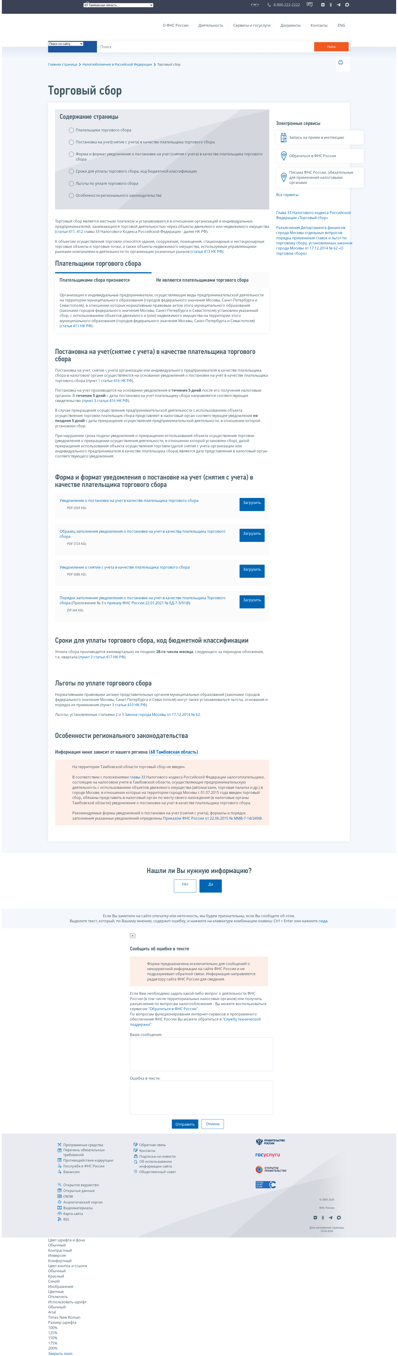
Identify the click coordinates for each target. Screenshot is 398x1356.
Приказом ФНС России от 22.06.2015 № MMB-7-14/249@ (212, 818)
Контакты (319, 25)
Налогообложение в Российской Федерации (117, 64)
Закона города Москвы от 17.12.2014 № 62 (162, 714)
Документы (291, 25)
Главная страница (62, 64)
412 (80, 231)
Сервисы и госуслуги (251, 25)
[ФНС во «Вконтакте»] (322, 4)
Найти (331, 47)
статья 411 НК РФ (76, 325)
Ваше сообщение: (146, 1034)
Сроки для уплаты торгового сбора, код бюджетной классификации (136, 171)
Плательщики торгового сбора (103, 130)
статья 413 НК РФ (207, 251)
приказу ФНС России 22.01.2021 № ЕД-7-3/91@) (148, 602)
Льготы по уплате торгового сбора (107, 183)
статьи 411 (65, 231)
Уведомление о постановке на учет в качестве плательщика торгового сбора (129, 500)
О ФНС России (175, 25)
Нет (185, 884)
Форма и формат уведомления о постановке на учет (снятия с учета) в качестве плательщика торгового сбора (169, 156)
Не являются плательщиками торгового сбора (202, 280)
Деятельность (211, 25)
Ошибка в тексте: (145, 1078)
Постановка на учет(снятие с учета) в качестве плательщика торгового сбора (145, 142)
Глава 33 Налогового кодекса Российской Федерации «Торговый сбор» (313, 215)
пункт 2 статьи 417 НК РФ (102, 656)
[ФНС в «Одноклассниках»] (330, 4)
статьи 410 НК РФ (130, 704)
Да (210, 884)
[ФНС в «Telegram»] (338, 4)
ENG (341, 25)
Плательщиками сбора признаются (95, 280)
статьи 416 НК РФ (116, 380)
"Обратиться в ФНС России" (173, 1008)
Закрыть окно (60, 1353)
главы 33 (137, 777)
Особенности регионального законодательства (118, 195)
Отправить (185, 1124)
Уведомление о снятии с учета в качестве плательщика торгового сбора (125, 567)
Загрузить (252, 502)
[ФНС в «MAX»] (346, 4)
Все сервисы (287, 194)
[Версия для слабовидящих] (255, 4)
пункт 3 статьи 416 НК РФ (105, 400)
